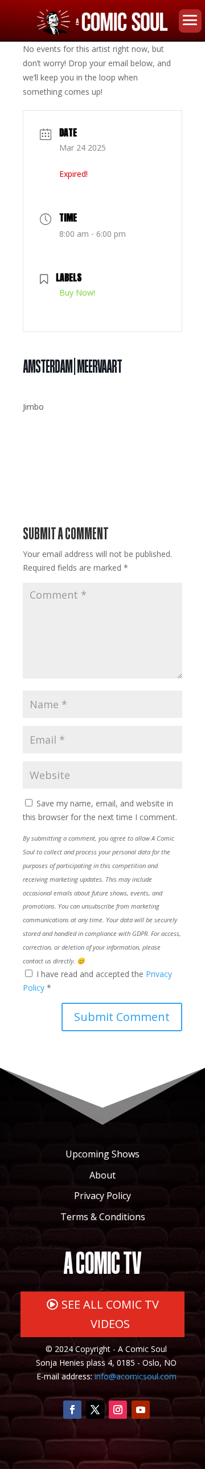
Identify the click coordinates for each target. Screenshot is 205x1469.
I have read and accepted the (97, 980)
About (102, 1175)
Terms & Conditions (102, 1216)
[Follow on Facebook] (72, 1410)
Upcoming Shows (102, 1154)
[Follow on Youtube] (141, 1410)
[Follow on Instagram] (118, 1410)
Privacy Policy (102, 1195)
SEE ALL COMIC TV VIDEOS (110, 1314)
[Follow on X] (95, 1410)
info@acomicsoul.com (136, 1376)
